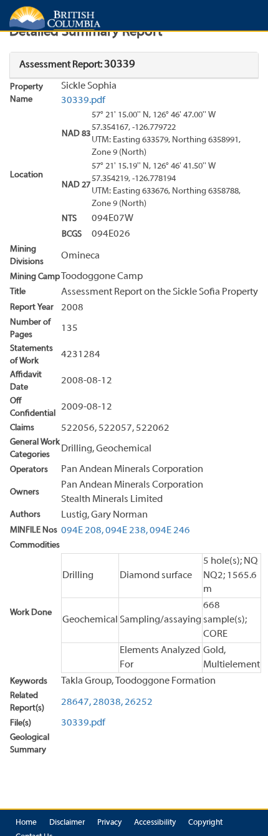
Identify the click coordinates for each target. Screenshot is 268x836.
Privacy (109, 823)
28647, (76, 702)
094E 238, (126, 531)
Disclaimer (67, 823)
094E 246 (170, 531)
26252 (139, 702)
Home (26, 823)
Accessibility (155, 823)
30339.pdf (83, 101)
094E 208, (82, 531)
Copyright (205, 823)
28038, (108, 702)
